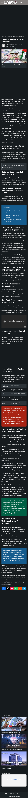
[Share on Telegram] (24, 588)
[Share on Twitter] (7, 588)
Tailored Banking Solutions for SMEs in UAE (13, 749)
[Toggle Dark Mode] (21, 2)
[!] (21, 423)
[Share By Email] (12, 588)
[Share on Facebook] (3, 588)
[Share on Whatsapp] (16, 588)
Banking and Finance (19, 36)
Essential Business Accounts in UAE (11, 732)
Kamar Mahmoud (20, 48)
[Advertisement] (14, 20)
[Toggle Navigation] (2, 2)
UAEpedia (10, 48)
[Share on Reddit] (20, 588)
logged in (15, 779)
